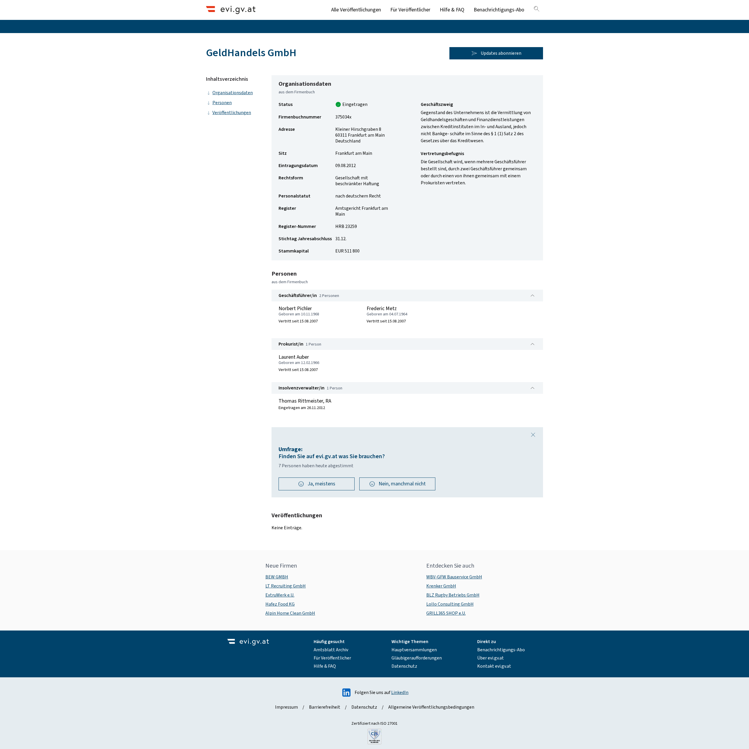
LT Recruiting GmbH (285, 586)
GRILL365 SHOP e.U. (446, 613)
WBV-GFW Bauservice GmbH (454, 577)
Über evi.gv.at (490, 658)
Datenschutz (404, 666)
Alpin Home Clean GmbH (290, 613)
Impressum (286, 707)
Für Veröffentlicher (410, 9)
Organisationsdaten (232, 93)
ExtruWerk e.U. (279, 595)
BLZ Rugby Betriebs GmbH (453, 595)
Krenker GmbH (441, 586)
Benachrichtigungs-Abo (499, 9)
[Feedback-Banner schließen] (533, 435)
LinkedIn (399, 692)
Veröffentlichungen (231, 112)
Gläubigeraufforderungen (416, 658)
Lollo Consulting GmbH (450, 604)
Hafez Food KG (280, 604)
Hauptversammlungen (414, 650)
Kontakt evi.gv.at (494, 666)
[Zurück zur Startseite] (230, 10)
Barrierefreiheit (324, 707)
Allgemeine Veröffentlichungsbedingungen (431, 707)
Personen (222, 102)
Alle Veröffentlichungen (356, 9)
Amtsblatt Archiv (331, 650)
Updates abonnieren (501, 53)
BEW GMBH (276, 577)
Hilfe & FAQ (452, 9)
